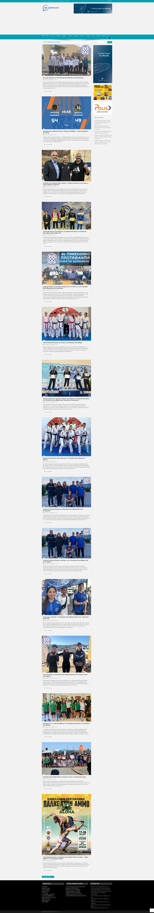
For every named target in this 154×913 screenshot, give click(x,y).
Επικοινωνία (67, 1)
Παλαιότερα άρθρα (47, 876)
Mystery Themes (56, 911)
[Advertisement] (77, 24)
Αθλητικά (70, 35)
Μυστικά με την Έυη (106, 35)
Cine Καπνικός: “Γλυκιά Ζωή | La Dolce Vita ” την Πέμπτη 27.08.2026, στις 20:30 (103, 132)
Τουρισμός (76, 35)
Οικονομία (58, 35)
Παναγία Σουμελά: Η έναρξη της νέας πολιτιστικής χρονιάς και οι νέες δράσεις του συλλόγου (103, 128)
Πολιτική (52, 35)
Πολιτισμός (88, 35)
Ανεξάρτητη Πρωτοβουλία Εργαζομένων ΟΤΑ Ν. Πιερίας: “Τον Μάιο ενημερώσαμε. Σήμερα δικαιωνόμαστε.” (103, 137)
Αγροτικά (82, 35)
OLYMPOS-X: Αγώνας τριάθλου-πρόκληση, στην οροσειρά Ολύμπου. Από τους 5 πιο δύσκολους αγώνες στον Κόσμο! (103, 142)
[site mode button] (109, 38)
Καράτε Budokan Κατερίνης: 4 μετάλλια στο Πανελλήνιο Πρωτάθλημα (62, 342)
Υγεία (93, 35)
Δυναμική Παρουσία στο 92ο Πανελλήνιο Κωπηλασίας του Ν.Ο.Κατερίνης (63, 77)
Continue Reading (49, 91)
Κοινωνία (47, 35)
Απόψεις (98, 35)
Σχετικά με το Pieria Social (59, 1)
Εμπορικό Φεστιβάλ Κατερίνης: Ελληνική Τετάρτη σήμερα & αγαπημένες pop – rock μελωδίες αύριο (103, 122)
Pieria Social (54, 79)
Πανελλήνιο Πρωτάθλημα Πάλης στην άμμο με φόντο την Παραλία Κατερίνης (64, 777)
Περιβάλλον (64, 35)
